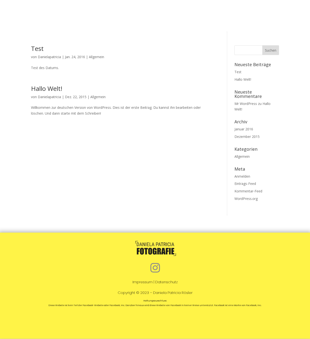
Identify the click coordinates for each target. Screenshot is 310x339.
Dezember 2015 (247, 136)
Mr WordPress (245, 103)
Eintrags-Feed (245, 183)
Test (37, 48)
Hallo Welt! (46, 88)
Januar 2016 (243, 129)
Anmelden (242, 176)
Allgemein (96, 57)
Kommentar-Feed (248, 191)
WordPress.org (246, 198)
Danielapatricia (49, 57)
